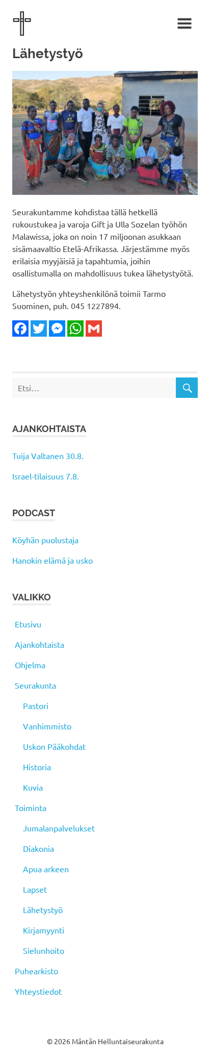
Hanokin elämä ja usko (52, 560)
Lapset (35, 889)
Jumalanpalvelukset (59, 828)
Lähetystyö (43, 909)
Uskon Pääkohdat (54, 746)
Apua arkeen (46, 869)
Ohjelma (30, 665)
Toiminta (30, 807)
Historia (37, 767)
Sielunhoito (43, 950)
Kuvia (33, 787)
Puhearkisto (36, 971)
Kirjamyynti (43, 930)
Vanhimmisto (47, 726)
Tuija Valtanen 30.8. (48, 455)
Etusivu (28, 624)
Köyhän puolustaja (45, 540)
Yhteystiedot (38, 991)
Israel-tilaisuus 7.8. (45, 476)
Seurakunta (35, 685)
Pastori (35, 705)
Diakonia (38, 848)
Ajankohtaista (39, 644)
